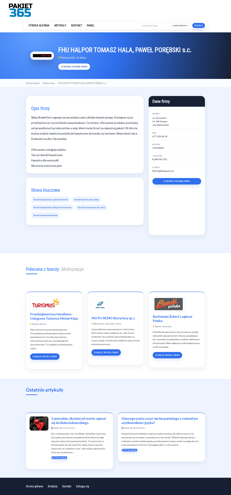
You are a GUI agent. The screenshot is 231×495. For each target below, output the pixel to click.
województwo (180, 25)
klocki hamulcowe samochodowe (50, 199)
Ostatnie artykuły (44, 390)
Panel (90, 25)
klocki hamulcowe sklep (86, 199)
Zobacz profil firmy (45, 356)
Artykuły (60, 25)
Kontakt (76, 25)
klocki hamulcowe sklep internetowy (52, 207)
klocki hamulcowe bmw (45, 215)
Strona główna (39, 25)
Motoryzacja (49, 83)
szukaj (198, 25)
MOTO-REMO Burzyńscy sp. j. (113, 318)
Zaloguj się (82, 486)
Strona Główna (33, 83)
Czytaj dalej (59, 457)
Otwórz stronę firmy (74, 66)
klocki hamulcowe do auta (91, 207)
